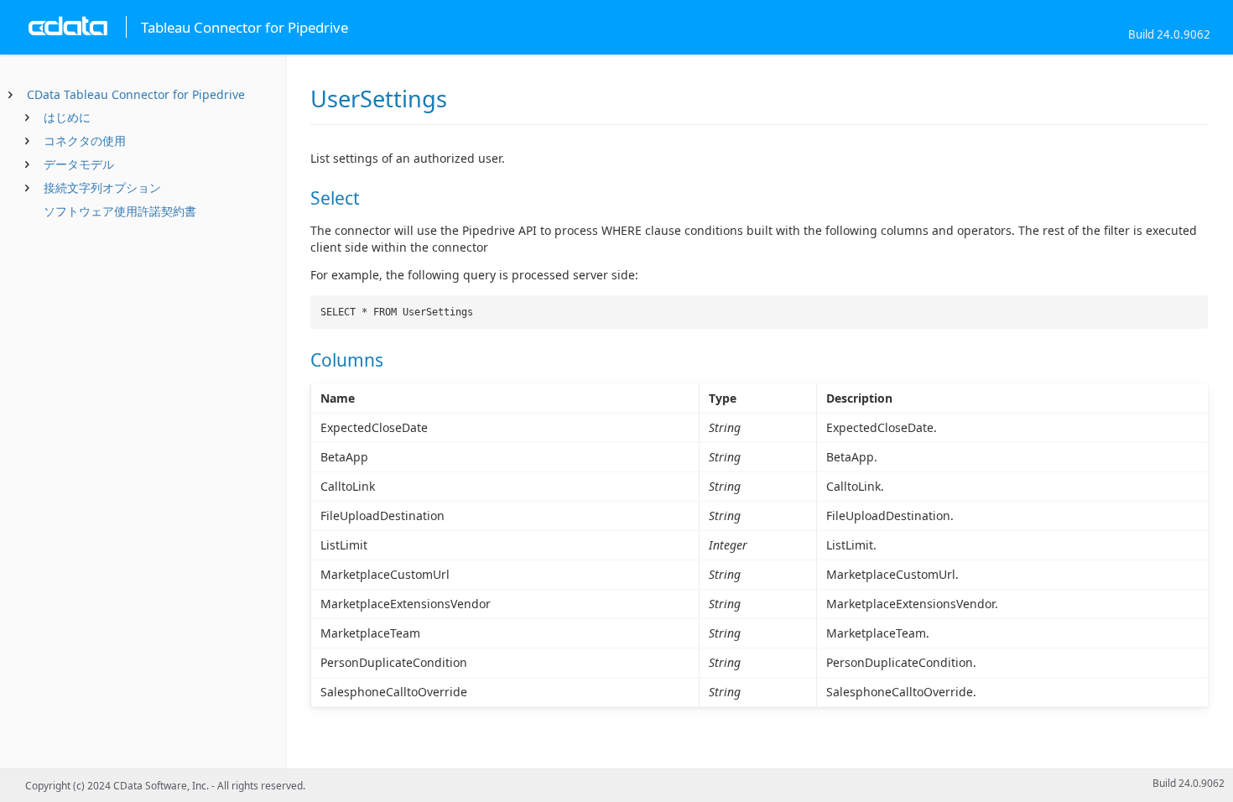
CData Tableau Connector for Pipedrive (136, 94)
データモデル (79, 164)
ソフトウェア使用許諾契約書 (120, 211)
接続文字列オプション (102, 187)
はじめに (67, 117)
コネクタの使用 (85, 140)
